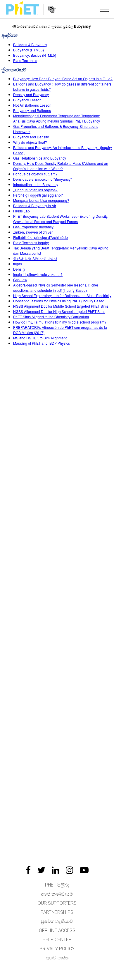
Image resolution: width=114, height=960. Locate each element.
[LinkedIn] (55, 870)
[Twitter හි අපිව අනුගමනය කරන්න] (41, 870)
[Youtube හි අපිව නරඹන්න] (84, 870)
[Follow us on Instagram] (69, 870)
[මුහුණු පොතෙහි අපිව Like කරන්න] (28, 870)
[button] (104, 9)
